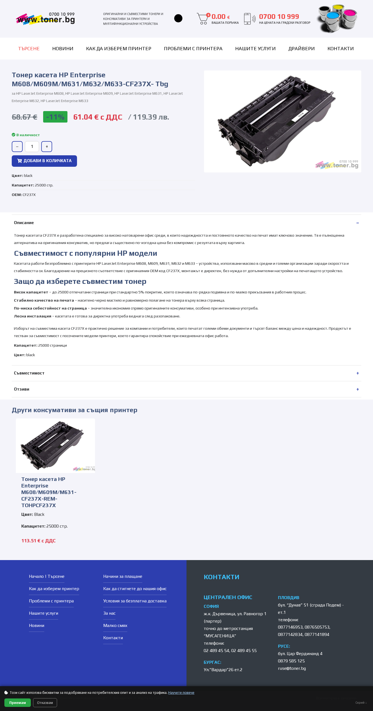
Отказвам (45, 703)
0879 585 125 (291, 661)
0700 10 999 (284, 18)
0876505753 (317, 627)
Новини (62, 48)
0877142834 (290, 634)
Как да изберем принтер (118, 48)
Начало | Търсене (46, 576)
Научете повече (181, 693)
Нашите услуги (255, 48)
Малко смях (115, 625)
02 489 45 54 (216, 650)
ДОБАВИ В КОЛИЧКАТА (47, 160)
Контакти (340, 48)
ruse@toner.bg (292, 668)
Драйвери (301, 48)
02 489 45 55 (244, 650)
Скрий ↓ (361, 702)
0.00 (223, 18)
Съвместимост (29, 373)
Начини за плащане (122, 576)
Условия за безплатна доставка (135, 600)
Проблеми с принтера (193, 48)
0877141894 (317, 634)
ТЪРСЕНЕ (29, 48)
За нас (109, 613)
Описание (24, 222)
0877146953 (290, 627)
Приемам (17, 703)
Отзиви (21, 389)
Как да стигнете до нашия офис (135, 588)
